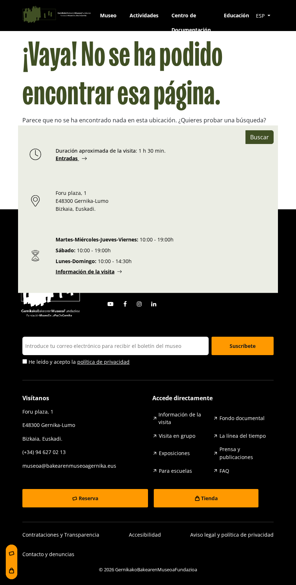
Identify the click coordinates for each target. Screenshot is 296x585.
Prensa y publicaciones (236, 453)
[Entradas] (11, 553)
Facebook (125, 304)
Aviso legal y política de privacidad (232, 534)
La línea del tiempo (242, 435)
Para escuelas (175, 470)
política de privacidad (103, 361)
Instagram (139, 304)
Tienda (209, 498)
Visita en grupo (177, 435)
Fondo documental (242, 418)
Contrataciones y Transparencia (60, 534)
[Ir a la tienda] (11, 570)
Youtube (110, 304)
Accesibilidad (145, 534)
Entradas (67, 158)
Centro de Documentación (191, 17)
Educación (236, 15)
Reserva (88, 498)
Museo (108, 15)
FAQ (224, 470)
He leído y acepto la (78, 361)
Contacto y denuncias (48, 554)
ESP (261, 15)
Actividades (144, 15)
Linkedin (154, 304)
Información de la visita (85, 271)
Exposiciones (174, 453)
